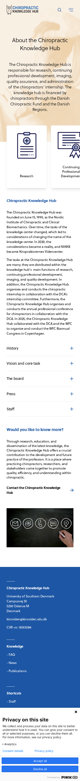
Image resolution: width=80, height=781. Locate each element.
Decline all (40, 769)
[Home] (22, 9)
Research (13, 128)
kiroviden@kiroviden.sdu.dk (27, 619)
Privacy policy (44, 751)
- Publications (17, 671)
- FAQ (11, 654)
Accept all (40, 761)
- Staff (11, 701)
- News (12, 662)
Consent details (12, 751)
